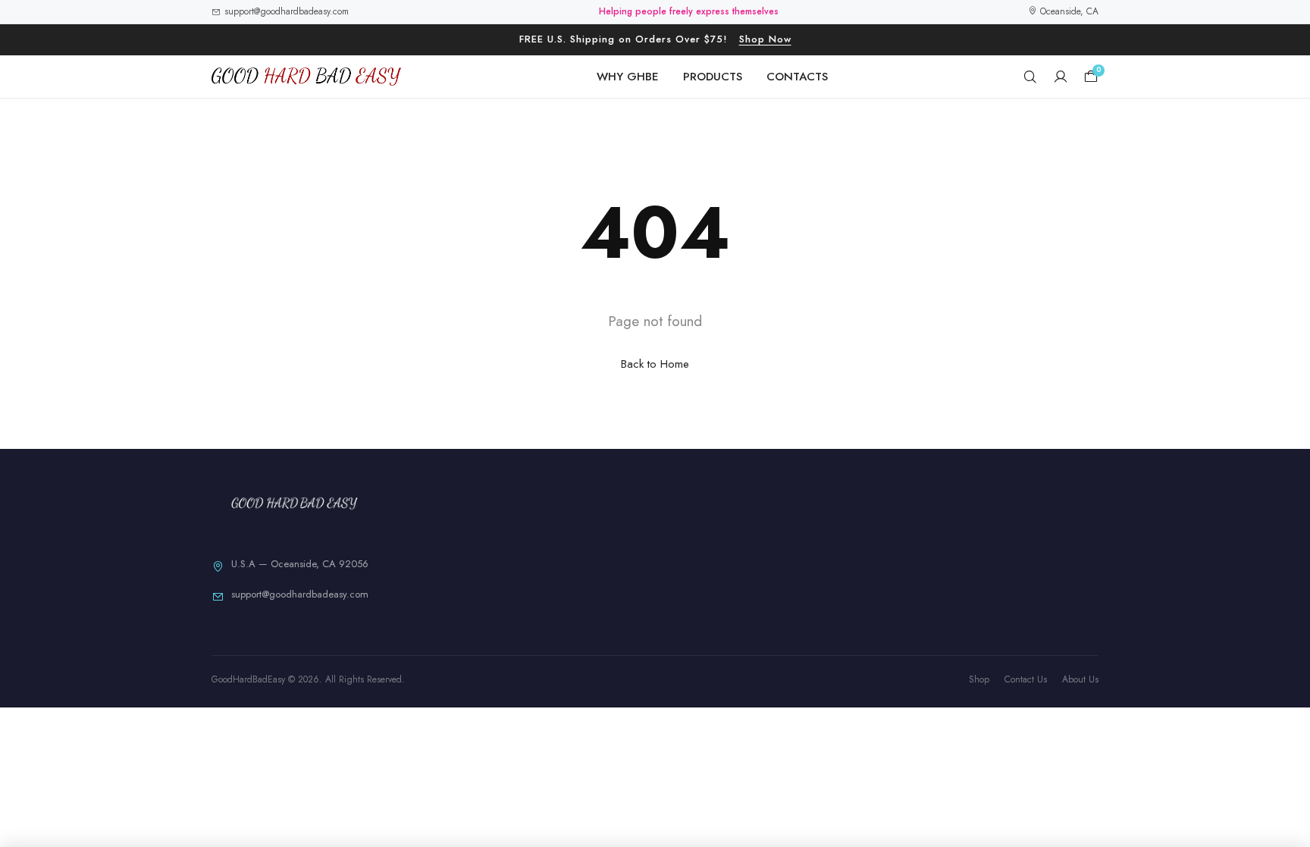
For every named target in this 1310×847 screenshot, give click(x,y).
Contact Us (1025, 679)
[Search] (1030, 76)
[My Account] (1060, 76)
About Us (1080, 679)
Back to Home (655, 364)
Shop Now (765, 39)
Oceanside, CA (1067, 11)
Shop (979, 679)
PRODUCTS (712, 76)
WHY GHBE (628, 76)
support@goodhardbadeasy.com (286, 11)
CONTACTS (797, 76)
